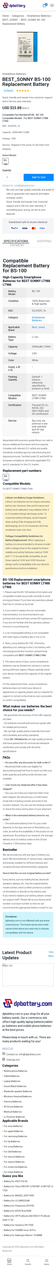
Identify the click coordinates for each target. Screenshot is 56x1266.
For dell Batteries (12, 1151)
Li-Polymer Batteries (14, 1117)
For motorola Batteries (15, 1167)
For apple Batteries (13, 1131)
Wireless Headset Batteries (18, 1096)
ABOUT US (7, 1048)
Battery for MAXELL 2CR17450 (19, 1195)
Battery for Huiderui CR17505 (18, 1225)
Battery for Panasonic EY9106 (19, 1206)
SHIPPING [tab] (44, 241)
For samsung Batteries (15, 1136)
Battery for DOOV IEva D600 (17, 1211)
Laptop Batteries (12, 1081)
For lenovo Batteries (14, 1157)
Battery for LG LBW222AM (17, 1200)
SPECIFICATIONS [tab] (16, 241)
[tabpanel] (26, 47)
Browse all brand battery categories (30, 867)
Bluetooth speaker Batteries (18, 1091)
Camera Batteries (13, 1101)
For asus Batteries (13, 1126)
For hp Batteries (12, 1141)
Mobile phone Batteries (15, 1071)
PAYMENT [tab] (17, 245)
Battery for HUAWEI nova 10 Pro (20, 1230)
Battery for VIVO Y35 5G (16, 1181)
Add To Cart (38, 177)
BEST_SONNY (10, 19)
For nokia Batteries (13, 1172)
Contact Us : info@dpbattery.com (18, 185)
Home (5, 15)
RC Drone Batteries (13, 1106)
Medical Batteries (13, 1112)
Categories (18, 15)
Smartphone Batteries (39, 15)
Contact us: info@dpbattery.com (23, 1054)
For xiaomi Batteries (14, 1162)
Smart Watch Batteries (15, 1086)
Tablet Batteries (12, 1076)
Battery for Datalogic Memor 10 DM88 (23, 1235)
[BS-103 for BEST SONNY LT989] (28, 974)
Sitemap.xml (13, 1059)
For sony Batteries (13, 1146)
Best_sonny (38, 327)
